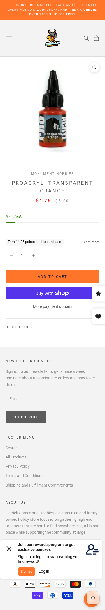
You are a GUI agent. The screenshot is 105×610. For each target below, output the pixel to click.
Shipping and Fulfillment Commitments (39, 485)
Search (12, 448)
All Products (16, 457)
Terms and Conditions (24, 475)
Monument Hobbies (52, 174)
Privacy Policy (18, 466)
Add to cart (52, 276)
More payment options (52, 306)
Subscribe (26, 417)
